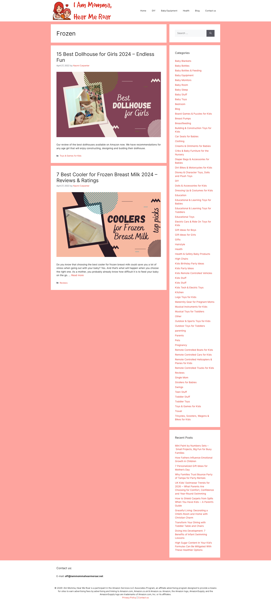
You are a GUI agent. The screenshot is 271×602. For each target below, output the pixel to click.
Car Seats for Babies (186, 136)
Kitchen (179, 292)
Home (143, 10)
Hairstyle (180, 244)
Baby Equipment (169, 10)
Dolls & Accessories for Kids (191, 185)
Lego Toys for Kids (185, 297)
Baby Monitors (183, 80)
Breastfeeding (183, 123)
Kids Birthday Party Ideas (189, 263)
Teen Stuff (181, 392)
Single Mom (181, 377)
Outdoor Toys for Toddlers (190, 325)
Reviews (64, 283)
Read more (77, 275)
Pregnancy (181, 345)
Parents (179, 335)
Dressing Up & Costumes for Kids (194, 190)
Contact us (210, 10)
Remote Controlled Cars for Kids (193, 354)
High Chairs (181, 258)
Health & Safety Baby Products (192, 254)
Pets (177, 340)
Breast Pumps (183, 118)
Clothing (179, 141)
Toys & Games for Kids (70, 155)
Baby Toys (181, 99)
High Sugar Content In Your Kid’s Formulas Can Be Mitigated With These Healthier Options (193, 546)
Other (178, 316)
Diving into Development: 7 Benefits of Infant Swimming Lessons (191, 534)
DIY (153, 10)
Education (180, 195)
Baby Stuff (181, 94)
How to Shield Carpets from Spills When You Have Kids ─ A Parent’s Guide (194, 502)
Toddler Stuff (182, 396)
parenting (180, 330)
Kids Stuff (180, 278)
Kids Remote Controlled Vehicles (193, 273)
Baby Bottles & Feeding (188, 70)
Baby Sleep (181, 89)
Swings (179, 387)
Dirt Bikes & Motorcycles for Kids (193, 167)
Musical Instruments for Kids (191, 306)
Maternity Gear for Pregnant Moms (194, 302)
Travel (178, 411)
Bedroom (180, 104)
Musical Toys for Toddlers (189, 311)
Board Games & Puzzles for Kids (193, 113)
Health (186, 10)
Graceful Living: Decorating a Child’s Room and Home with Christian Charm (191, 514)
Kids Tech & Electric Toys (189, 287)
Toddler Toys (182, 401)
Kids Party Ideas (184, 268)
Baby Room (181, 85)
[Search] (210, 33)
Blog (197, 10)
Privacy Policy (129, 597)
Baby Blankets (183, 61)
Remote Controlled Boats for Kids (194, 349)
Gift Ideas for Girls (185, 234)
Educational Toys (184, 216)
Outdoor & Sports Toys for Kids (192, 321)
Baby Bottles (182, 65)
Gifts (178, 239)
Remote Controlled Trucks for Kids (194, 368)
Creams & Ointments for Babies (193, 146)
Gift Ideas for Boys (185, 230)
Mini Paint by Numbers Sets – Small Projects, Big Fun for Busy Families (193, 449)
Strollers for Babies (186, 382)
